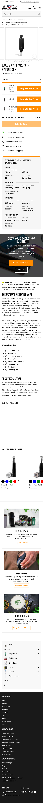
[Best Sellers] (21, 560)
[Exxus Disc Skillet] (14, 471)
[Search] (39, 14)
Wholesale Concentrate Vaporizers (15, 22)
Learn (4, 725)
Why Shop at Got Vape (10, 739)
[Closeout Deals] (21, 603)
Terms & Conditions (9, 751)
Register (5, 766)
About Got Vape (8, 733)
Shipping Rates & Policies (11, 742)
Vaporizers (6, 706)
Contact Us (6, 772)
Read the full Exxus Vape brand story (17, 396)
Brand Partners (7, 736)
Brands (4, 703)
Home (4, 20)
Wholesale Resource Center (12, 778)
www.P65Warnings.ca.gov (25, 289)
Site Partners (6, 754)
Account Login (7, 763)
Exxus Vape (17, 449)
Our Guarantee (7, 775)
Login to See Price (29, 88)
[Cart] (34, 7)
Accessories (6, 721)
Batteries (5, 709)
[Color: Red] (14, 481)
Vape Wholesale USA (10, 781)
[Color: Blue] (6, 481)
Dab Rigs (5, 712)
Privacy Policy (7, 748)
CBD (3, 715)
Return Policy (6, 745)
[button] (5, 88)
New (3, 700)
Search (4, 769)
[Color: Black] (6, 434)
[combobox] (21, 14)
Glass (4, 718)
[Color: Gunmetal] (10, 434)
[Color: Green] (3, 434)
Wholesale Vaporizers (17, 20)
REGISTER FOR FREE (21, 263)
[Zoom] (34, 56)
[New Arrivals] (21, 518)
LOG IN (21, 270)
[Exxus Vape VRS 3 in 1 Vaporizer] (14, 425)
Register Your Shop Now (30, 2)
